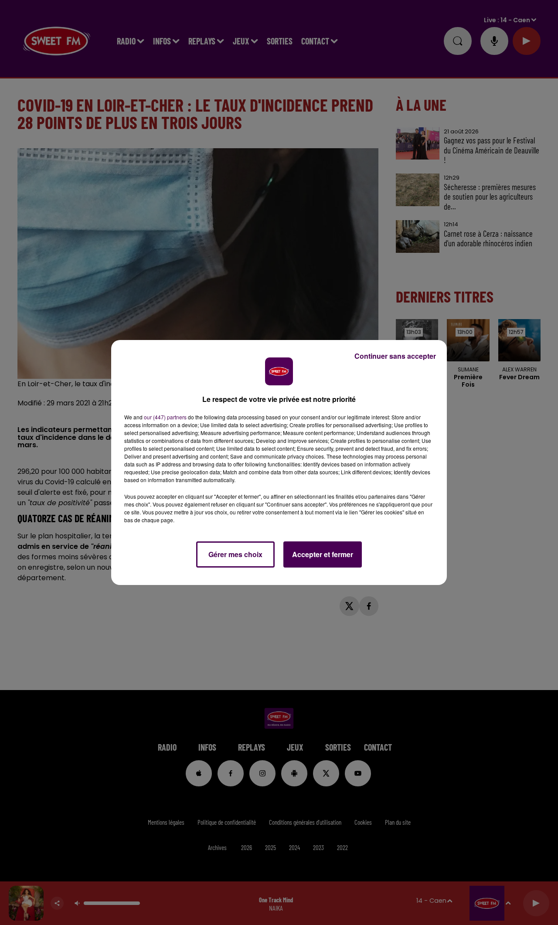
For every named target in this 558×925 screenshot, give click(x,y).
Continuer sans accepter (395, 356)
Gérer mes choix (235, 554)
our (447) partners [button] (165, 417)
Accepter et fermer (322, 554)
